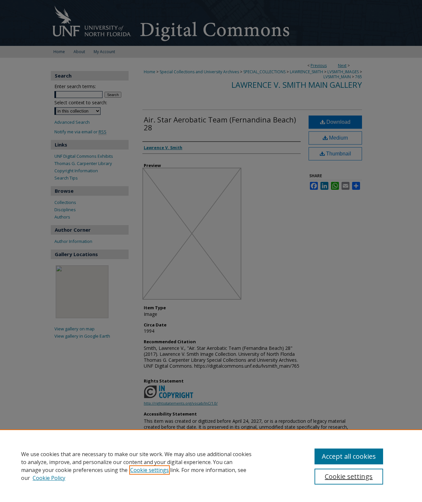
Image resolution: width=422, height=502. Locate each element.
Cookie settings (149, 470)
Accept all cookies (349, 456)
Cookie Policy (49, 478)
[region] (211, 465)
